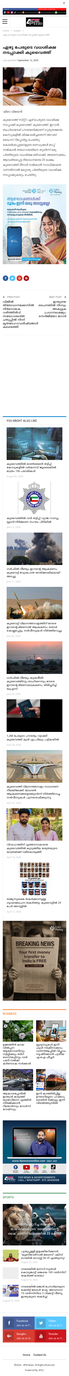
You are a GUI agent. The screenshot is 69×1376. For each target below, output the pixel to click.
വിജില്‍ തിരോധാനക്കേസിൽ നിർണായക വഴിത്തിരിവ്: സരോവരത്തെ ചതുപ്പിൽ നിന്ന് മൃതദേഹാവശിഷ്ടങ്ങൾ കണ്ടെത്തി (17, 314)
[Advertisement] (34, 374)
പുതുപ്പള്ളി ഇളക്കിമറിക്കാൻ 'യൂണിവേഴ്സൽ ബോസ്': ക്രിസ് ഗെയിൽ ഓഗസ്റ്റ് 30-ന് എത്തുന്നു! (43, 1255)
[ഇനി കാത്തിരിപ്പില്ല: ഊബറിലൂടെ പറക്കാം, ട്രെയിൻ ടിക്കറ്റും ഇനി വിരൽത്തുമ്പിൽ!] (51, 1079)
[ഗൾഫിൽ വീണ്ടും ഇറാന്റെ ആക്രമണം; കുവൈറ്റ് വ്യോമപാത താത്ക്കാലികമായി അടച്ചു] (34, 549)
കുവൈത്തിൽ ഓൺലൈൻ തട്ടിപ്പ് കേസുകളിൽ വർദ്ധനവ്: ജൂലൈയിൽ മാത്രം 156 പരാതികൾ (31, 468)
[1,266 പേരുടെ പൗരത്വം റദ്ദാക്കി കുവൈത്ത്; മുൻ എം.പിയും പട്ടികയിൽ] (34, 715)
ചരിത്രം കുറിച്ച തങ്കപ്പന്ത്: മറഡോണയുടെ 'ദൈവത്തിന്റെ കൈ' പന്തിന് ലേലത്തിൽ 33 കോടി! (34, 1228)
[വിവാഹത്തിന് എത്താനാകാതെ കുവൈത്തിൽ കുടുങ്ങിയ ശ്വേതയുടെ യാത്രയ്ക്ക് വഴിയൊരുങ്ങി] (34, 824)
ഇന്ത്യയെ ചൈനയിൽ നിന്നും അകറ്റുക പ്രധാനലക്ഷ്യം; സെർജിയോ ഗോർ (52, 309)
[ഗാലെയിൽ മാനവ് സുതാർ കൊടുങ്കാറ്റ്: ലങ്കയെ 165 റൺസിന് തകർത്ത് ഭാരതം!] (11, 1273)
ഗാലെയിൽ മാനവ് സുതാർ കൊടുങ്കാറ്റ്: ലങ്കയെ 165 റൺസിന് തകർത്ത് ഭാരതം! (43, 1272)
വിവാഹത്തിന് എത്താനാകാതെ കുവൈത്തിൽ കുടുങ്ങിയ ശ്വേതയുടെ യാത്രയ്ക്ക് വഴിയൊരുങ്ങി (32, 848)
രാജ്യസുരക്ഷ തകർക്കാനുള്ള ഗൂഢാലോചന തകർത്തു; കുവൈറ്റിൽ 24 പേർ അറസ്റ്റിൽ (34, 903)
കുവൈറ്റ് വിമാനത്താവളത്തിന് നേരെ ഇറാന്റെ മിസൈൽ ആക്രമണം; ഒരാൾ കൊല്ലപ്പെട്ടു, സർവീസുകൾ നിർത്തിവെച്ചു (34, 627)
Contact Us (39, 1354)
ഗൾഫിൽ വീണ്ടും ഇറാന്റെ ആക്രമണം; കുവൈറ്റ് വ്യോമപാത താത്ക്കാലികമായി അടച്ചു (33, 573)
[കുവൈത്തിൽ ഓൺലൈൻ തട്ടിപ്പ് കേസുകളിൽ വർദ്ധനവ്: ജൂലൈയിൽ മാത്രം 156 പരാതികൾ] (34, 443)
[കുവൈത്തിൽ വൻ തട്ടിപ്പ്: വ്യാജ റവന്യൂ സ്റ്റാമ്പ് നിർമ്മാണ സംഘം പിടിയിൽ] (34, 498)
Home (26, 1354)
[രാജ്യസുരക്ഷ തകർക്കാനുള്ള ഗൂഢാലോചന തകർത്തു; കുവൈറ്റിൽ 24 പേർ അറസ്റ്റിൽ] (34, 879)
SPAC (41, 1370)
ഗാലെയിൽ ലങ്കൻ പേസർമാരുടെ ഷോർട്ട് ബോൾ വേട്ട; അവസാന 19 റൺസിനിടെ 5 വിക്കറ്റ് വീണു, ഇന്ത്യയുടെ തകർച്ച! (43, 1291)
